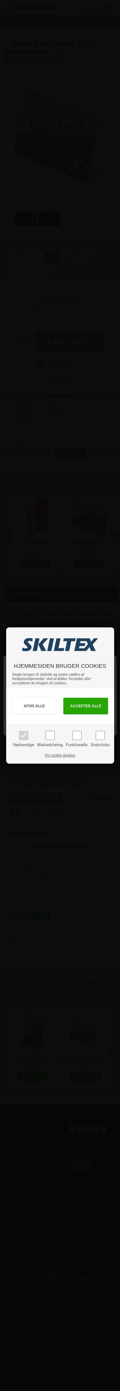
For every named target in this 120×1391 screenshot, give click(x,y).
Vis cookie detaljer (60, 755)
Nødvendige (23, 744)
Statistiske (100, 744)
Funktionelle (76, 744)
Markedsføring (50, 744)
